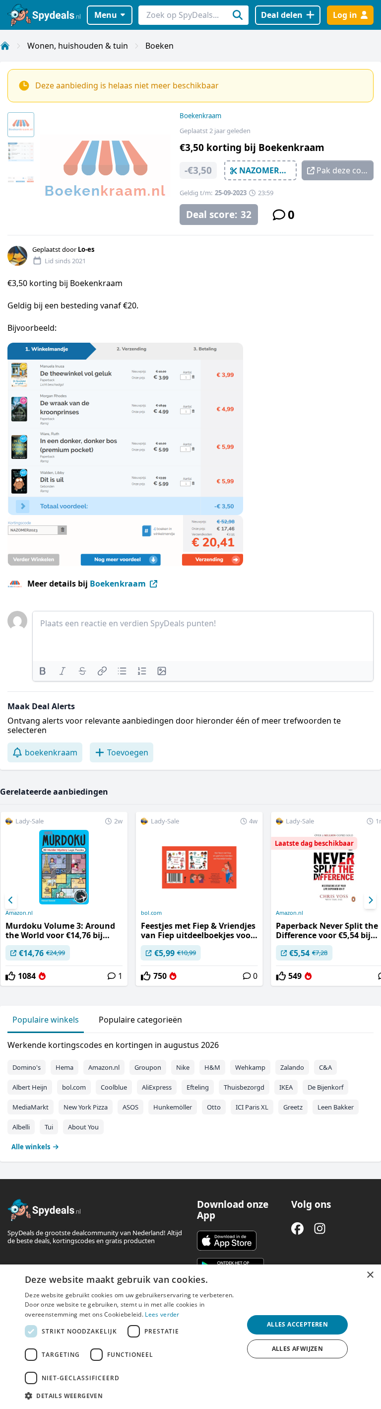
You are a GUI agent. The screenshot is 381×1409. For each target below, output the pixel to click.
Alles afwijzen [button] (297, 1348)
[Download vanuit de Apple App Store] (226, 1241)
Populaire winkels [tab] (45, 1019)
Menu (105, 14)
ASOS (130, 1107)
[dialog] (190, 1336)
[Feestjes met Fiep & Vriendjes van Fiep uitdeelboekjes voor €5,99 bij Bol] (199, 899)
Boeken (159, 45)
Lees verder (162, 1314)
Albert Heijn (29, 1087)
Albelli (21, 1126)
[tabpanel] (190, 1093)
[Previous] (11, 900)
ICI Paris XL (252, 1107)
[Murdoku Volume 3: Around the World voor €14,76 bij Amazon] (63, 899)
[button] (131, 1396)
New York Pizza (86, 1107)
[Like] (10, 976)
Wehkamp (250, 1067)
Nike (183, 1067)
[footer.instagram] (320, 1228)
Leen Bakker (336, 1107)
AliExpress (157, 1087)
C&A (325, 1067)
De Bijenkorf (325, 1087)
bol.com (151, 912)
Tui (49, 1126)
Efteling (198, 1087)
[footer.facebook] (297, 1228)
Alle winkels (30, 1146)
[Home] (5, 46)
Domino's (26, 1067)
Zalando (292, 1067)
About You (83, 1126)
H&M (212, 1067)
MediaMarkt (30, 1107)
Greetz (293, 1107)
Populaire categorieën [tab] (140, 1019)
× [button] (370, 1275)
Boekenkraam (200, 115)
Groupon (147, 1067)
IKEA (286, 1087)
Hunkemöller (172, 1107)
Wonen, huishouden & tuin (77, 45)
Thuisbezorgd (244, 1087)
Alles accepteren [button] (297, 1324)
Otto (214, 1107)
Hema (64, 1067)
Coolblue (114, 1087)
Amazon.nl (19, 912)
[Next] (370, 900)
